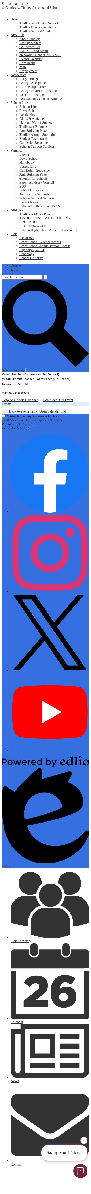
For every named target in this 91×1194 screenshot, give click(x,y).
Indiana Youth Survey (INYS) (40, 206)
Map (22, 67)
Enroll (15, 269)
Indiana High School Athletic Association (48, 230)
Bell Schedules (29, 47)
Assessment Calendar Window (40, 99)
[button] (15, 19)
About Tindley (29, 39)
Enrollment (27, 63)
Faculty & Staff (30, 43)
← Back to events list (19, 411)
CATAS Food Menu (33, 51)
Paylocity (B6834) (32, 250)
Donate (16, 265)
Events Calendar (30, 59)
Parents (24, 154)
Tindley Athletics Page (35, 214)
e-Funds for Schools (33, 178)
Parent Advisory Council (36, 182)
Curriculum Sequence (34, 170)
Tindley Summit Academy (37, 31)
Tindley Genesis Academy (37, 27)
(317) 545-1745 (23, 424)
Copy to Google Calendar (20, 400)
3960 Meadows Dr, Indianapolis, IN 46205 (32, 420)
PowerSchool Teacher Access (40, 242)
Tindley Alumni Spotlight (37, 134)
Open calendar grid (52, 411)
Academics (27, 115)
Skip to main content (16, 4)
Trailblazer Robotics (33, 126)
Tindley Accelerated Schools (39, 23)
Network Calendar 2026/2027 (40, 55)
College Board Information (38, 91)
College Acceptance (33, 83)
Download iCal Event (58, 400)
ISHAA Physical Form (35, 226)
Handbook (26, 162)
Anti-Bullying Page (33, 130)
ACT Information (31, 95)
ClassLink (26, 238)
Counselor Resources (34, 142)
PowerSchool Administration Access (44, 246)
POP (22, 186)
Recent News (28, 202)
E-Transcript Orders (33, 87)
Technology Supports (34, 194)
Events (6, 404)
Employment (28, 71)
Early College (29, 79)
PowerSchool (28, 111)
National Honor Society (36, 122)
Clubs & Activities (32, 119)
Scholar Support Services (37, 146)
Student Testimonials (33, 138)
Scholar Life (28, 107)
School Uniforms (31, 190)
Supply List (27, 166)
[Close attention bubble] (83, 1140)
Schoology (26, 254)
